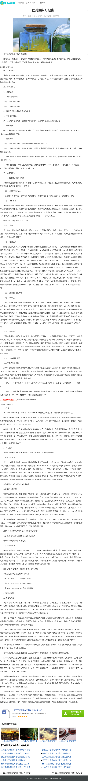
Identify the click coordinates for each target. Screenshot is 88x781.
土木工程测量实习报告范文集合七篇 (15, 750)
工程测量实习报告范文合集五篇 (18, 773)
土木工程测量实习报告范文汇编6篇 (15, 753)
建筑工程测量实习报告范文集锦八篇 (15, 757)
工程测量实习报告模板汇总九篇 (70, 773)
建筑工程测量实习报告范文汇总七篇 (15, 767)
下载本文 (56, 16)
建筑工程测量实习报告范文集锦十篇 (57, 750)
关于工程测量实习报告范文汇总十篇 (57, 760)
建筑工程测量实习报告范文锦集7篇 (56, 753)
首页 (27, 3)
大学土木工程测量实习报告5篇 (13, 760)
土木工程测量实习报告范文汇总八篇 (57, 757)
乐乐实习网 (40, 778)
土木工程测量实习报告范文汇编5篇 (56, 767)
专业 (34, 3)
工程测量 (41, 3)
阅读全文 (47, 16)
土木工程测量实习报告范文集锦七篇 (57, 764)
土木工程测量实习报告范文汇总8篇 (15, 764)
